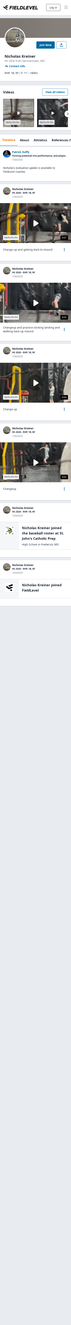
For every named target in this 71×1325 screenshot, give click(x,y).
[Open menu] (64, 249)
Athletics (40, 140)
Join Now (45, 45)
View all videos (55, 92)
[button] (64, 249)
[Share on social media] (61, 45)
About (24, 140)
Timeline (8, 140)
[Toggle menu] (66, 7)
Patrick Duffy (20, 152)
